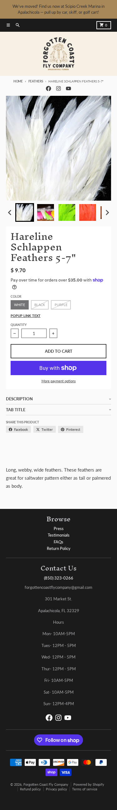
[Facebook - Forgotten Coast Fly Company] (48, 88)
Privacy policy (56, 789)
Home (18, 81)
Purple (61, 305)
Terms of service (84, 789)
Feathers (35, 81)
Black (39, 305)
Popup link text (26, 316)
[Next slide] (107, 213)
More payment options (58, 381)
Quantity (19, 325)
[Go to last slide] (10, 213)
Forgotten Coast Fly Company (45, 784)
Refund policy (30, 789)
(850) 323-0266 (58, 577)
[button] (24, 212)
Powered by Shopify (88, 784)
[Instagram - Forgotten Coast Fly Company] (58, 88)
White (19, 305)
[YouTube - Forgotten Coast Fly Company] (68, 88)
